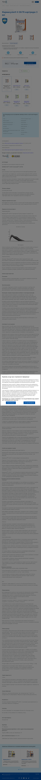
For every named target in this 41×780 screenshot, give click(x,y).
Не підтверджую (29, 402)
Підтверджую (11, 402)
